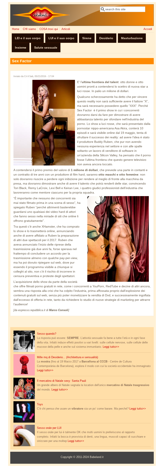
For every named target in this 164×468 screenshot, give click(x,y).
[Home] (41, 22)
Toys (40, 404)
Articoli (66, 29)
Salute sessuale (45, 47)
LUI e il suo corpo (61, 38)
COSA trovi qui (49, 29)
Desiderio (106, 38)
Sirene (86, 38)
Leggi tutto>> (111, 346)
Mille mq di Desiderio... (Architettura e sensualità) (67, 357)
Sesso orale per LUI (49, 427)
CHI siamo (29, 29)
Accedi (148, 29)
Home (15, 29)
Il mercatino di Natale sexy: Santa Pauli (61, 380)
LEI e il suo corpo (28, 38)
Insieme (20, 47)
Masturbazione (132, 38)
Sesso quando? (46, 333)
